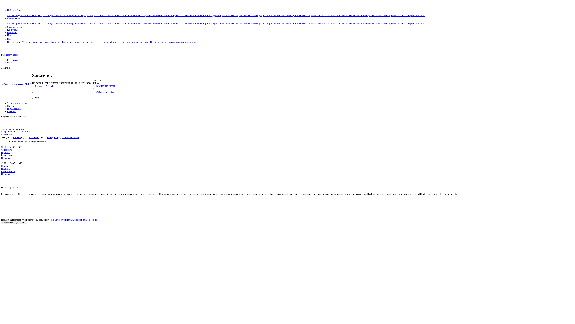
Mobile (247, 15)
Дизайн (54, 15)
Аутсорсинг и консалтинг (157, 15)
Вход (9, 62)
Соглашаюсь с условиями (14, 223)
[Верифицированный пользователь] (55, 76)
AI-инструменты (89, 42)
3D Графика (237, 15)
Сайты (11, 15)
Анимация (291, 15)
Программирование (91, 15)
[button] (8, 13)
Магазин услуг (15, 27)
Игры (325, 15)
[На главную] (4, 5)
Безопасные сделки (106, 86)
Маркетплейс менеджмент (362, 15)
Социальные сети (395, 15)
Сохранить (6, 131)
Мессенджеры (258, 15)
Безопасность (8, 155)
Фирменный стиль (276, 15)
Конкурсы (12, 29)
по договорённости (15, 129)
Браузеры (381, 15)
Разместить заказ (9, 55)
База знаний (181, 42)
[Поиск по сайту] (9, 49)
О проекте (6, 149)
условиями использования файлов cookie (76, 220)
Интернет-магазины (415, 15)
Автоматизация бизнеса (309, 15)
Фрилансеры (13, 18)
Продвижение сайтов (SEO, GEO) (32, 15)
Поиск (10, 35)
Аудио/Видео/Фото (221, 15)
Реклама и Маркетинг (69, 15)
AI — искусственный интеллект (119, 15)
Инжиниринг (203, 15)
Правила (5, 152)
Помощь (192, 42)
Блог (105, 42)
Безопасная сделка (140, 42)
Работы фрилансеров (119, 42)
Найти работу (14, 10)
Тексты (140, 15)
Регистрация (13, 60)
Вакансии (12, 32)
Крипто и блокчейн (338, 15)
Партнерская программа (162, 42)
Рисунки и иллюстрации (183, 15)
